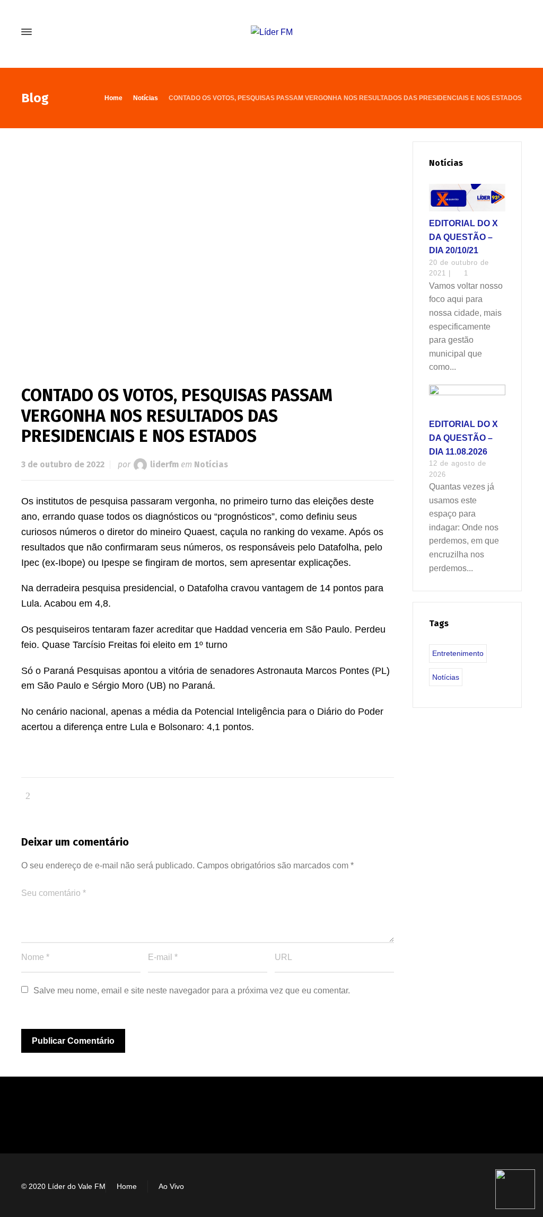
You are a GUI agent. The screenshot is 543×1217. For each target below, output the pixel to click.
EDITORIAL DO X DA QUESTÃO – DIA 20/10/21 (463, 237)
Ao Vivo (171, 1186)
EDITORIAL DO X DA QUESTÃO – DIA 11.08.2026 (463, 438)
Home (127, 1186)
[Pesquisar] (515, 32)
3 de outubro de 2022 (62, 464)
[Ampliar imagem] (207, 246)
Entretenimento (458, 653)
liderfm (164, 464)
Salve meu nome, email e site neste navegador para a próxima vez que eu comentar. (191, 990)
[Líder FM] (271, 32)
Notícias (211, 464)
